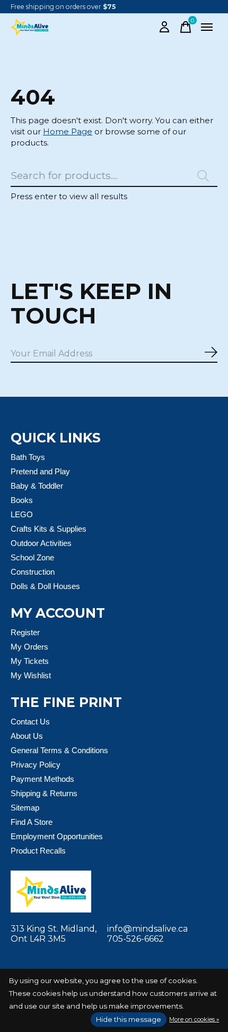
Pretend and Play (40, 471)
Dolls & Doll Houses (45, 586)
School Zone (32, 557)
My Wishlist (31, 675)
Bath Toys (28, 457)
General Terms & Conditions (59, 750)
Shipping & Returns (44, 793)
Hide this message (128, 1019)
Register (25, 632)
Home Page (67, 131)
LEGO (22, 514)
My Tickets (30, 661)
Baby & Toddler (37, 485)
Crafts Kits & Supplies (48, 528)
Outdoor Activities (41, 543)
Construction (33, 571)
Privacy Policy (35, 764)
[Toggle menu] (206, 27)
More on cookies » (194, 1019)
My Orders (29, 646)
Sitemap (25, 807)
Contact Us (30, 721)
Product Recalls (38, 850)
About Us (27, 735)
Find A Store (31, 821)
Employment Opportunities (57, 836)
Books (22, 500)
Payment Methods (42, 778)
